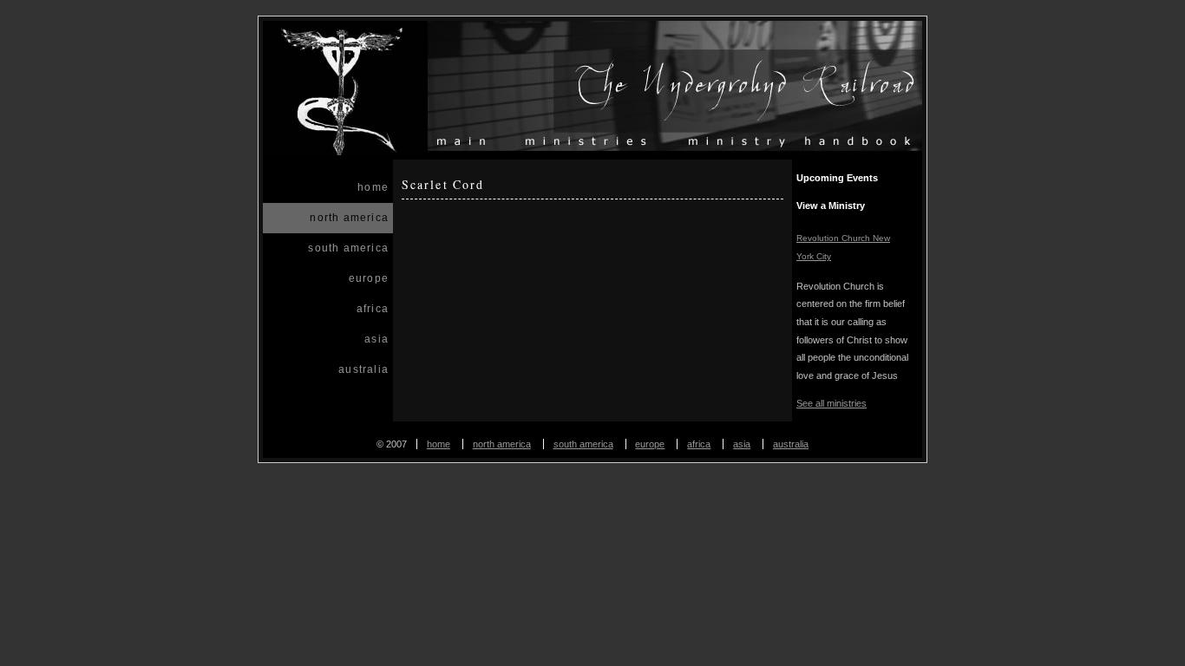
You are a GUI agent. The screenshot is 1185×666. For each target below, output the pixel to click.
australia (363, 369)
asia (376, 339)
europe (369, 278)
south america (348, 248)
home (373, 187)
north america (349, 218)
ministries (588, 138)
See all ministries (831, 403)
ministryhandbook (796, 138)
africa (373, 309)
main (458, 138)
